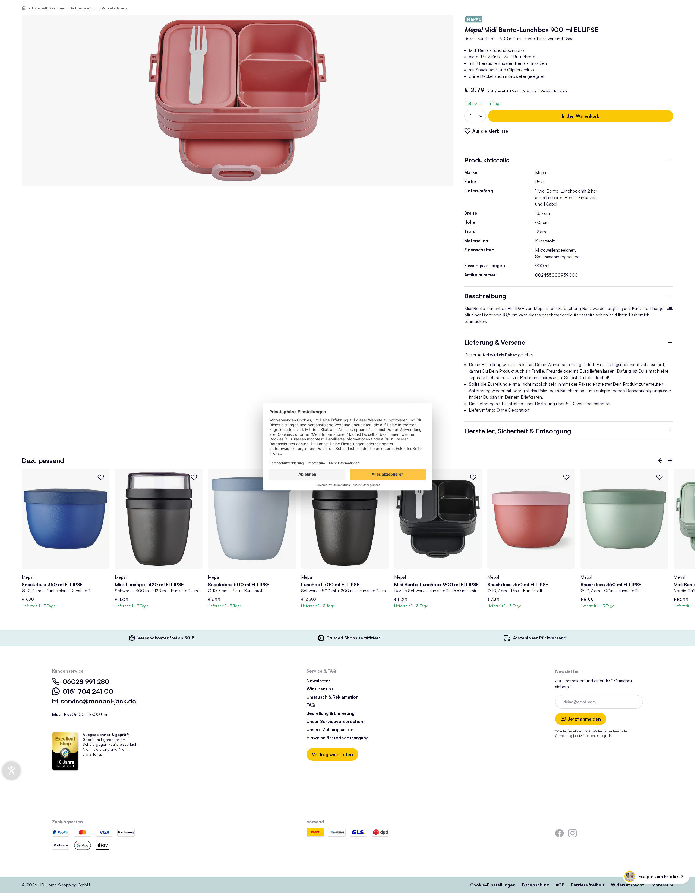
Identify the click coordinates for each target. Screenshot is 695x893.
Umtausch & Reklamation (333, 697)
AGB (559, 885)
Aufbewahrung (83, 8)
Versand (315, 821)
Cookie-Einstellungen (493, 885)
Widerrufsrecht (627, 885)
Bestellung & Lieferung (331, 713)
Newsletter (318, 680)
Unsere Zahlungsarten (330, 729)
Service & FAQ (321, 671)
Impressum (661, 885)
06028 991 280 (85, 681)
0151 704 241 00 (87, 691)
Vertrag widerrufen (332, 754)
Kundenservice (68, 671)
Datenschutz (535, 885)
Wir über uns (320, 689)
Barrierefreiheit (587, 885)
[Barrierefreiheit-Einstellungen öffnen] (11, 770)
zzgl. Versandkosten (549, 91)
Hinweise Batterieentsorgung (338, 737)
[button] (660, 460)
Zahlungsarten (67, 821)
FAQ (311, 705)
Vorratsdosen (114, 8)
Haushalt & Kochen (48, 8)
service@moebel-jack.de (98, 701)
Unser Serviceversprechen (335, 721)
